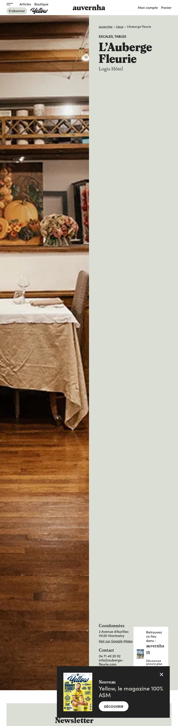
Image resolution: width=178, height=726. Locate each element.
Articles (25, 4)
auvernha (105, 26)
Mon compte (148, 7)
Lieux (119, 26)
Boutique (41, 4)
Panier (166, 7)
